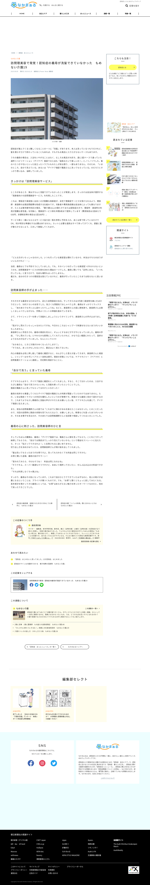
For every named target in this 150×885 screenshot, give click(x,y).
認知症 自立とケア (128, 124)
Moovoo (14, 851)
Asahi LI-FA (92, 851)
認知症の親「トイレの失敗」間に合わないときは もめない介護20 (79, 504)
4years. (90, 840)
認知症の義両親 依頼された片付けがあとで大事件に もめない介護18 (34, 504)
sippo (64, 840)
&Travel (22, 844)
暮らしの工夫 (64, 14)
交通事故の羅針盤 (94, 855)
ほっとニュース (85, 14)
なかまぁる (66, 851)
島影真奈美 (36, 525)
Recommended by (123, 346)
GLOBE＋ (65, 844)
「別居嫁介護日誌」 (85, 538)
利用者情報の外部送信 (37, 870)
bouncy (39, 855)
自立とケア (43, 14)
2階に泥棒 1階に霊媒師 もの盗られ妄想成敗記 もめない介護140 (40, 624)
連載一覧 (107, 14)
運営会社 (14, 873)
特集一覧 (128, 14)
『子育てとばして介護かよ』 (40, 538)
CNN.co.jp (40, 844)
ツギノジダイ (93, 847)
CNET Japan (41, 840)
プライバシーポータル (75, 866)
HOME (21, 14)
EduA (13, 847)
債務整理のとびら (43, 859)
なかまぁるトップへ (75, 647)
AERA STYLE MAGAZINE (71, 855)
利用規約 (51, 870)
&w (16, 844)
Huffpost (39, 847)
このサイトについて (108, 778)
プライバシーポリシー (19, 870)
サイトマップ (34, 866)
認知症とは (122, 67)
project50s (17, 711)
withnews (14, 855)
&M (12, 844)
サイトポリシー (54, 866)
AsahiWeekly (118, 850)
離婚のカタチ (16, 859)
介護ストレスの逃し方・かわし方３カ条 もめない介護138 (36, 631)
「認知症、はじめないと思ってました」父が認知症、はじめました (38, 559)
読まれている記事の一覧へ (122, 220)
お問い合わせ (53, 873)
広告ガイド (33, 873)
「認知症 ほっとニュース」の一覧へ (42, 647)
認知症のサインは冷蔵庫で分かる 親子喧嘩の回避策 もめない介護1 (39, 564)
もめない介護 (15, 58)
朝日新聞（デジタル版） (20, 840)
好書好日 (65, 847)
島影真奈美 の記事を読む (90, 541)
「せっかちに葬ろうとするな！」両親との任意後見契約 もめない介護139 (42, 628)
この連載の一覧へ (91, 608)
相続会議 (91, 844)
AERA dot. (40, 851)
